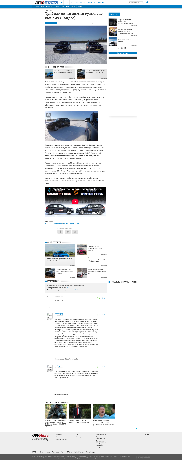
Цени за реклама (61, 439)
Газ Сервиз (59, 366)
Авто (66, 3)
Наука (89, 3)
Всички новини (122, 53)
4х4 (46, 223)
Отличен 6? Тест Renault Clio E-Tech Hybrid (95, 248)
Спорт (82, 3)
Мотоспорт (49, 6)
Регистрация (80, 437)
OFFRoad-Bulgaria (72, 452)
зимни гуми (58, 223)
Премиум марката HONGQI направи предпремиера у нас (125, 31)
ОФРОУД (73, 6)
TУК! (67, 288)
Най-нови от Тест (55, 67)
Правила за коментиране (100, 438)
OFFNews (35, 452)
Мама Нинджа (90, 452)
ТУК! (76, 290)
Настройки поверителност (101, 446)
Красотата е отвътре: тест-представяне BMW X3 (97, 271)
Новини (36, 6)
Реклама (59, 437)
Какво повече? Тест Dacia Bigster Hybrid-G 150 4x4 (95, 71)
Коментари (53, 281)
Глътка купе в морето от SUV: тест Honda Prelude (63, 71)
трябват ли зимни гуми (71, 223)
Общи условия (101, 435)
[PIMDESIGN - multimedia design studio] (143, 458)
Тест (42, 6)
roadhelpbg (59, 314)
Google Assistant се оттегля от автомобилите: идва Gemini (125, 22)
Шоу (63, 6)
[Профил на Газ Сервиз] (50, 370)
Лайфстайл (99, 3)
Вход (77, 435)
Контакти (59, 435)
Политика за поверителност (101, 442)
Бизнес (57, 6)
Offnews (74, 3)
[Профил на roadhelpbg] (50, 318)
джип (50, 223)
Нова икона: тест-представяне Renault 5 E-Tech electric (96, 260)
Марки (80, 6)
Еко (67, 6)
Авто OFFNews (51, 23)
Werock (82, 452)
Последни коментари (123, 282)
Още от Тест (54, 242)
